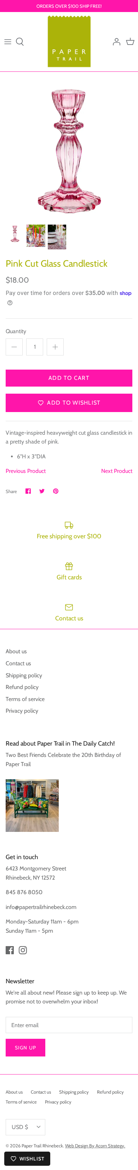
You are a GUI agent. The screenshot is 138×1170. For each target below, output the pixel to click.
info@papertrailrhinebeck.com (41, 907)
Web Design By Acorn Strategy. (95, 1145)
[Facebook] (10, 950)
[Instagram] (23, 950)
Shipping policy (24, 675)
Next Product (116, 471)
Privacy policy (22, 710)
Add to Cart (69, 378)
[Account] (114, 42)
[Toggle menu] (8, 42)
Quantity (16, 331)
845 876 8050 (24, 892)
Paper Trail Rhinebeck (42, 1145)
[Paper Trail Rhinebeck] (69, 42)
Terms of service (25, 699)
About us (16, 651)
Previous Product (26, 471)
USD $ (20, 1127)
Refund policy (22, 687)
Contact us (18, 663)
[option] (69, 151)
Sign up (25, 1047)
